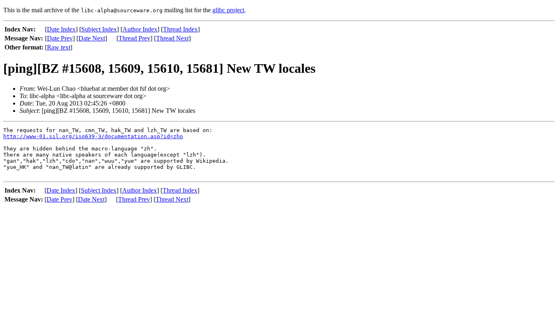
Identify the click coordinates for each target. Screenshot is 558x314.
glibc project (228, 10)
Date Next (91, 38)
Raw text (58, 47)
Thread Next (172, 38)
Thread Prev (134, 38)
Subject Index (99, 29)
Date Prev (60, 38)
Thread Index (180, 29)
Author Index (140, 29)
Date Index (61, 29)
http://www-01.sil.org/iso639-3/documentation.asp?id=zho (93, 136)
